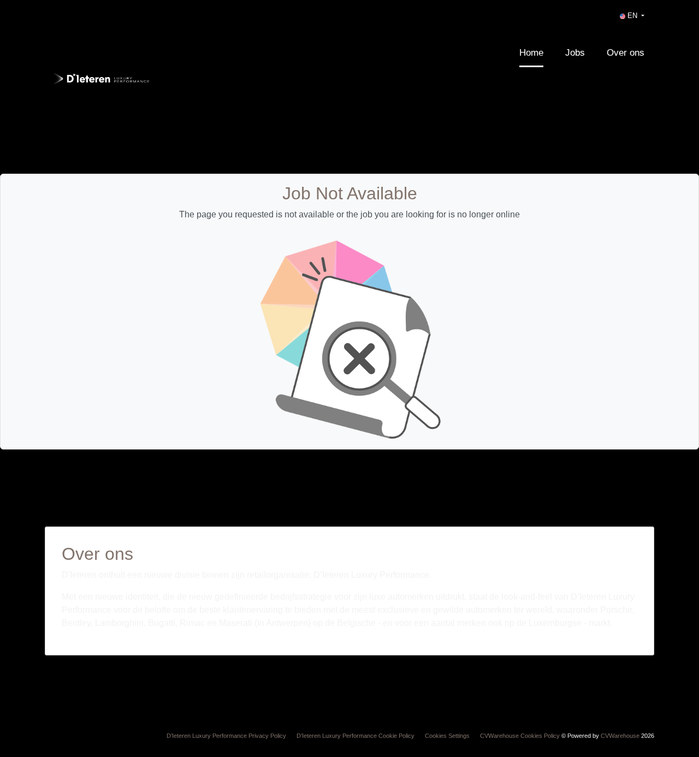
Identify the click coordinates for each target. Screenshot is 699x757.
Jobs (575, 53)
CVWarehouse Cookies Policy (520, 735)
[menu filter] (349, 0)
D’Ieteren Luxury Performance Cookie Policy (355, 735)
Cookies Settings (447, 735)
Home (531, 53)
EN (632, 15)
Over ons (625, 53)
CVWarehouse (620, 735)
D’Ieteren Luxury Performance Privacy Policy (226, 735)
